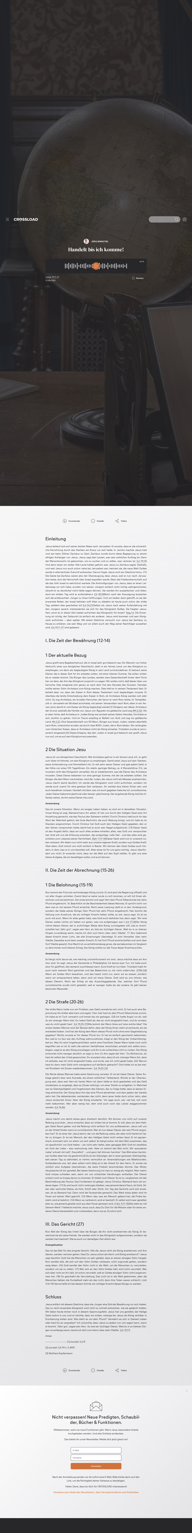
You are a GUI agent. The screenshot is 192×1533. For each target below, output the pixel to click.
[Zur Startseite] (26, 219)
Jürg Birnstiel (99, 241)
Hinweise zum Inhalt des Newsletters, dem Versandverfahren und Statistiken (96, 1492)
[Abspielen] (96, 266)
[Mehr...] (7, 219)
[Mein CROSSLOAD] (184, 219)
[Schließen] (187, 1391)
